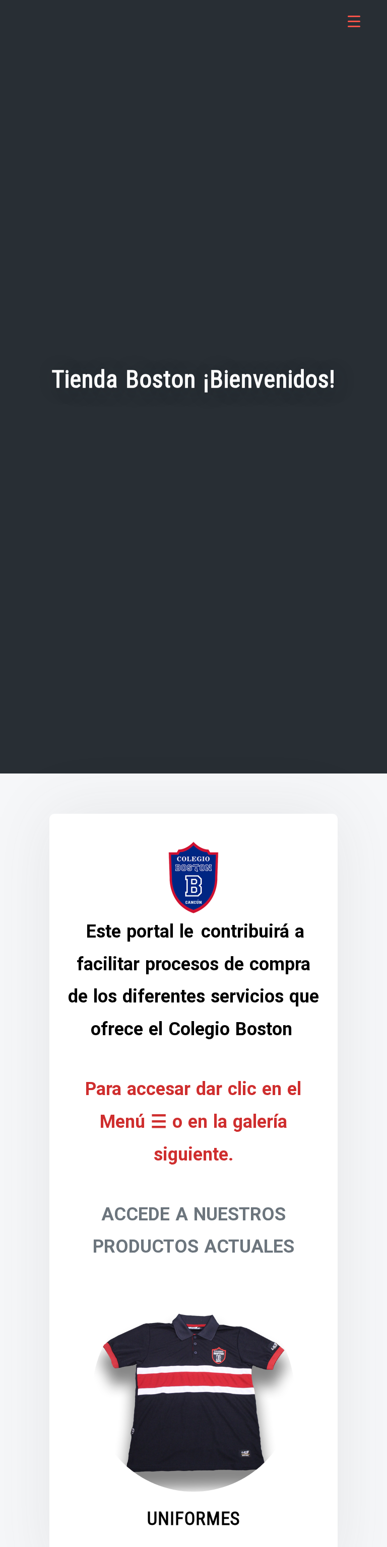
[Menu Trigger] (354, 21)
